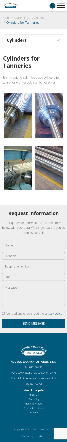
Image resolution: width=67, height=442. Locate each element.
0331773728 (35, 383)
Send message (34, 323)
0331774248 (35, 367)
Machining (21, 18)
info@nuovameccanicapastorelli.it (37, 378)
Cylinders (38, 18)
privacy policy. (54, 314)
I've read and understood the (34, 314)
